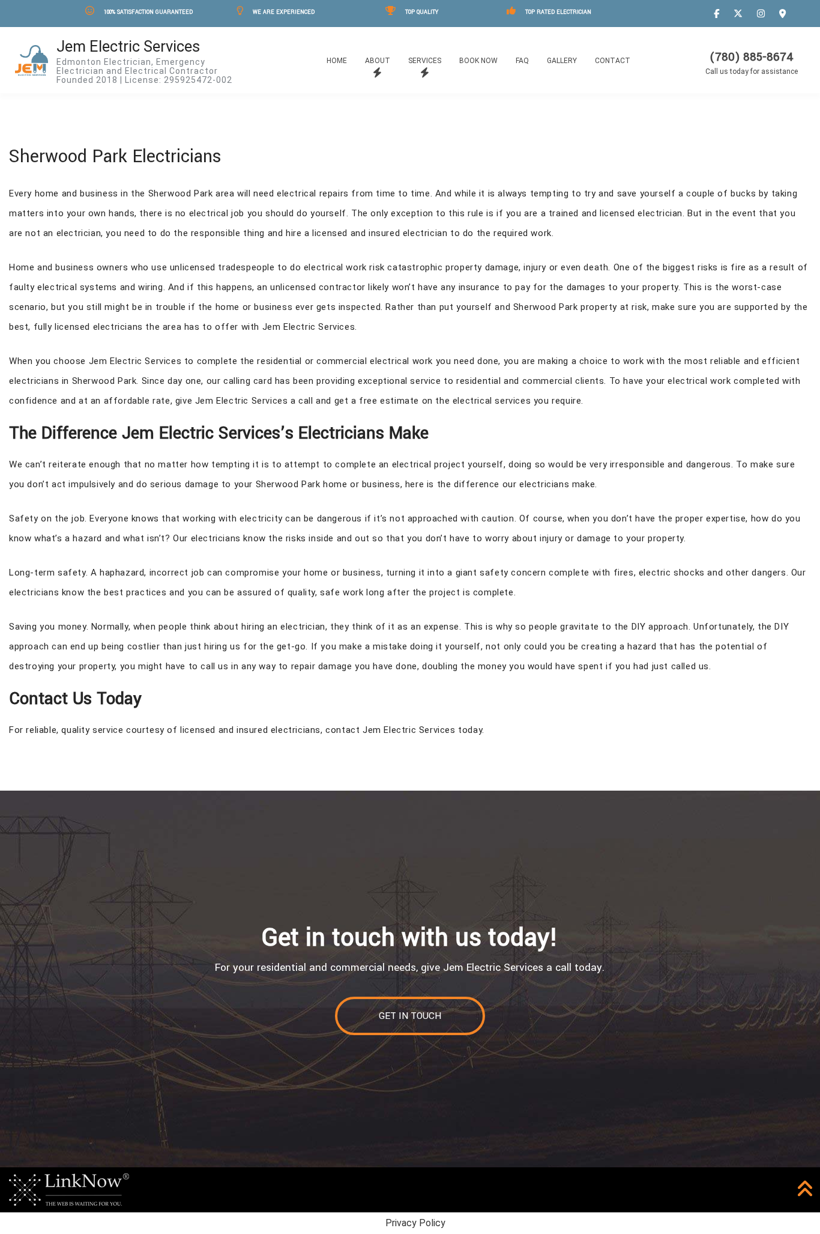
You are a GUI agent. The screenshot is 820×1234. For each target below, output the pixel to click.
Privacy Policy (415, 1223)
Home (337, 60)
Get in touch (410, 1016)
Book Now (478, 60)
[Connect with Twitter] (739, 13)
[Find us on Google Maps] (784, 13)
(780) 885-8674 (752, 57)
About (377, 60)
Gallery (562, 60)
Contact (612, 60)
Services (424, 60)
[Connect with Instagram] (763, 13)
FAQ (522, 60)
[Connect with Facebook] (718, 13)
